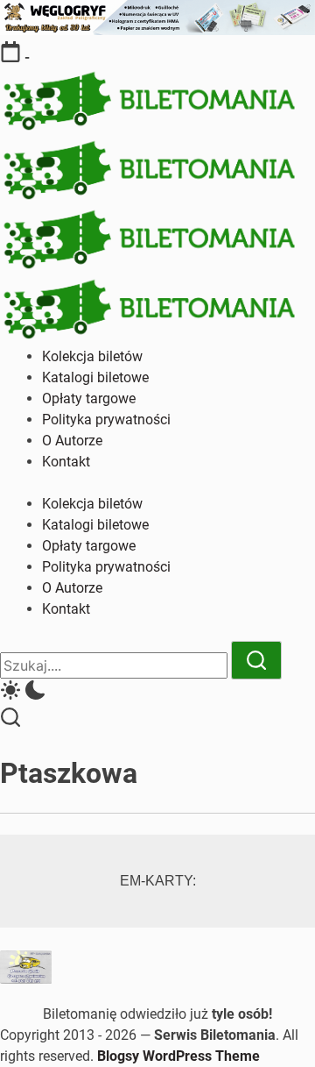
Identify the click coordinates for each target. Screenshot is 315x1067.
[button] (157, 693)
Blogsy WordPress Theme (178, 1056)
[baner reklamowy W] (157, 30)
